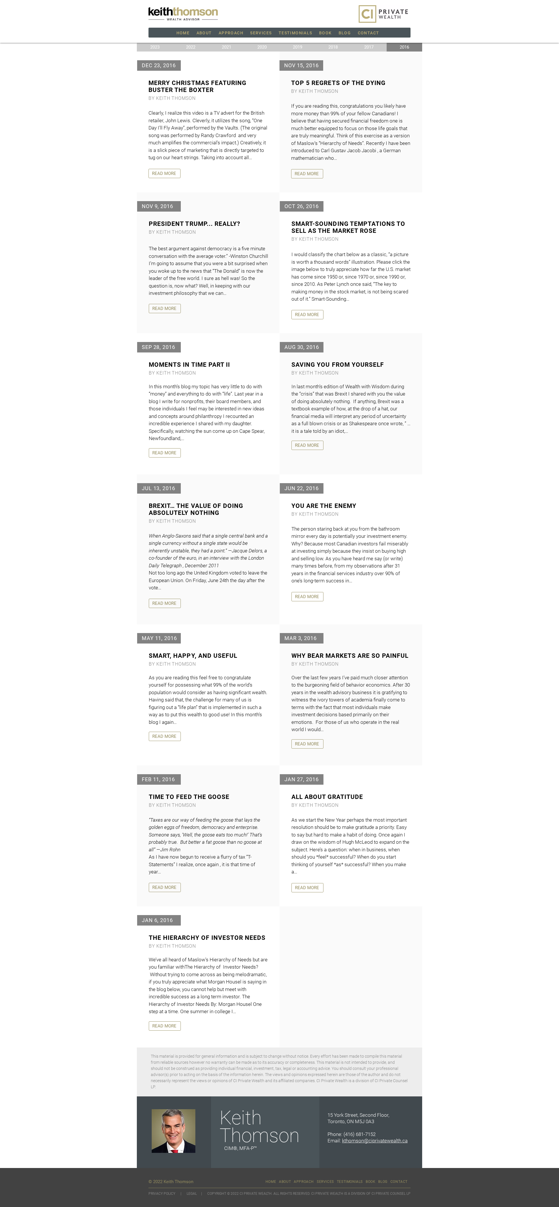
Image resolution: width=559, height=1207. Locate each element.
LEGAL (192, 1194)
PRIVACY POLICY (161, 1194)
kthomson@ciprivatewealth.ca (375, 1141)
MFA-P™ (248, 1148)
